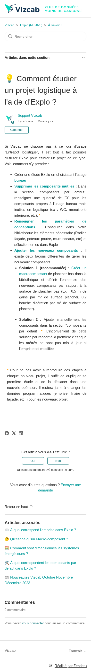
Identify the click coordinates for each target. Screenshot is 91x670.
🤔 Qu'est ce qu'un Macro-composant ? (36, 539)
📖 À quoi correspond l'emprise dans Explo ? (40, 530)
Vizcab (9, 25)
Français (76, 651)
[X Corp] (14, 433)
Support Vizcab (30, 115)
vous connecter (33, 623)
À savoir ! (55, 25)
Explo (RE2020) (31, 25)
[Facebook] (7, 433)
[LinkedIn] (21, 433)
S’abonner (17, 130)
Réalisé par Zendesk (71, 666)
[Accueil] (43, 8)
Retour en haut (17, 507)
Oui (33, 461)
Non (58, 461)
